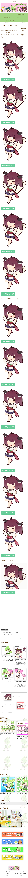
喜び (8, 634)
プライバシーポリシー (8, 871)
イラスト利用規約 (20, 871)
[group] (8, 728)
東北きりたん (5, 629)
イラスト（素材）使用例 (20, 873)
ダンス (4, 634)
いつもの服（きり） (17, 632)
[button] (25, 730)
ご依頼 (7, 873)
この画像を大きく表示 (8, 79)
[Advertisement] (14, 612)
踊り (12, 634)
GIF (10, 632)
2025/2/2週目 (5, 632)
